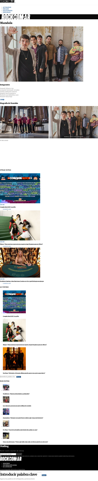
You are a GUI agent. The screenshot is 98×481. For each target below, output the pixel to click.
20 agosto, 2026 (7, 209)
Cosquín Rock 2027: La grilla (8, 207)
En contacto (7, 466)
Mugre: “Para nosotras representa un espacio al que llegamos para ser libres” (21, 244)
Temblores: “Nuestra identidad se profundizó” (16, 393)
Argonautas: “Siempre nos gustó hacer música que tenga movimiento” (23, 418)
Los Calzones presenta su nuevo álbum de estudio (17, 405)
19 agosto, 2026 (7, 246)
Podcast (6, 9)
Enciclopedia (7, 10)
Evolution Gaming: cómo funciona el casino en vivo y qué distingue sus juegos (22, 281)
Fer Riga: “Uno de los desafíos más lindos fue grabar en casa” (20, 430)
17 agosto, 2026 (7, 283)
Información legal (10, 465)
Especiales (6, 12)
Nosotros (6, 463)
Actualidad (7, 7)
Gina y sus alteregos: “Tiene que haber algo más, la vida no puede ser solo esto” (25, 442)
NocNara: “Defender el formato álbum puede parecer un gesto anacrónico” (24, 373)
